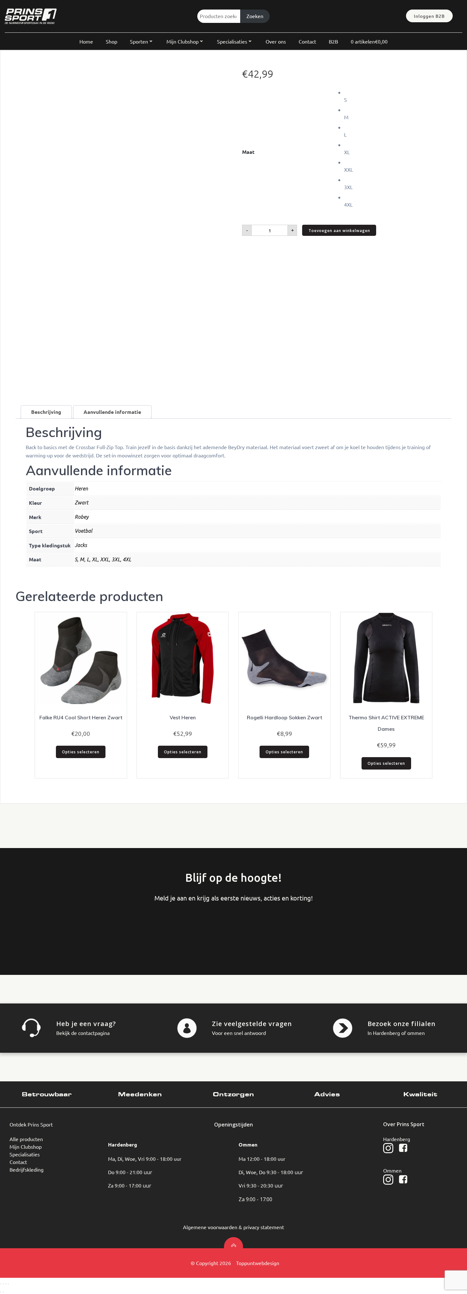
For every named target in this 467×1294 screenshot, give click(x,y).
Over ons (276, 41)
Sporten (139, 41)
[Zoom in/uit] (0, 1283)
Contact (307, 41)
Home (86, 41)
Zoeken (255, 16)
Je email (126, 928)
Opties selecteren (80, 752)
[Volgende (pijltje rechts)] (3, 1292)
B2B (333, 41)
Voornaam (30, 928)
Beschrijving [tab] (46, 411)
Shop (111, 41)
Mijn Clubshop (182, 41)
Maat (248, 151)
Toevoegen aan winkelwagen (339, 230)
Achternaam (78, 928)
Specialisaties (232, 41)
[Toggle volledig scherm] (3, 1283)
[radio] (397, 96)
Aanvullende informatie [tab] (112, 411)
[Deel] (5, 1283)
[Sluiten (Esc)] (8, 1283)
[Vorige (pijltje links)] (0, 1292)
